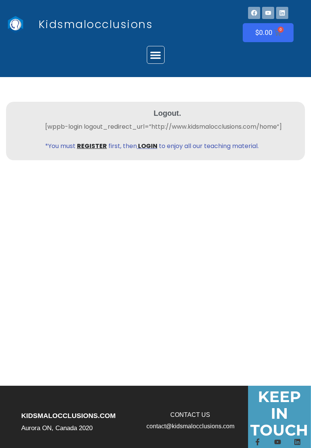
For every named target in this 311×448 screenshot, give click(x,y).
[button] (156, 55)
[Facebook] (254, 13)
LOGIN (147, 146)
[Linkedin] (282, 13)
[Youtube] (268, 13)
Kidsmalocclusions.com (68, 416)
